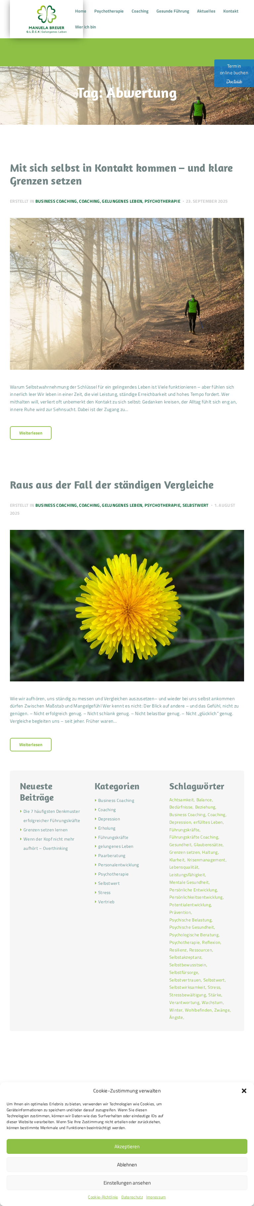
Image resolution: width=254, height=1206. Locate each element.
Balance (204, 799)
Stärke (214, 994)
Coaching (89, 201)
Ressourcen (200, 950)
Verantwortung (184, 1002)
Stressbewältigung (187, 994)
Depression (109, 818)
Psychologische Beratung (194, 934)
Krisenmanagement (206, 859)
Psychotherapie (162, 201)
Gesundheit (180, 844)
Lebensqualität (183, 867)
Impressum (156, 1197)
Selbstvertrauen (185, 980)
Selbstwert (196, 505)
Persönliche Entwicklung (193, 889)
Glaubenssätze (208, 844)
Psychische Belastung (190, 919)
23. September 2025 (207, 201)
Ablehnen (127, 1164)
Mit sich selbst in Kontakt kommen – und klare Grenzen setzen (121, 174)
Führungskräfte (113, 837)
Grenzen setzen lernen (45, 829)
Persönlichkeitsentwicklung (196, 897)
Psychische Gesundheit (191, 927)
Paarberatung (112, 855)
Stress (104, 892)
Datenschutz (132, 1197)
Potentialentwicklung (190, 904)
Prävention (180, 912)
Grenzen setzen (184, 852)
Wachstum (212, 1002)
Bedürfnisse (180, 807)
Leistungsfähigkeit (187, 874)
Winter (176, 1010)
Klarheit (177, 859)
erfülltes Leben (208, 822)
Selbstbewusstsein (187, 964)
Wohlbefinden (198, 1010)
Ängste (176, 1017)
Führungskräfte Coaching (193, 837)
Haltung (210, 852)
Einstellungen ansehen (127, 1183)
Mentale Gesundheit (189, 882)
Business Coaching (56, 201)
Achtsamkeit (181, 799)
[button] (244, 1090)
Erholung (106, 828)
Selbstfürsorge (183, 972)
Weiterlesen (30, 433)
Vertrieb (106, 901)
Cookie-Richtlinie (103, 1197)
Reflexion (211, 942)
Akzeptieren (127, 1146)
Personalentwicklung (118, 864)
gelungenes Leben (122, 201)
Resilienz (178, 950)
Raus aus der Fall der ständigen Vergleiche (112, 484)
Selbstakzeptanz (185, 957)
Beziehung (205, 807)
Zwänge (222, 1010)
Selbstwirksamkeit (187, 987)
